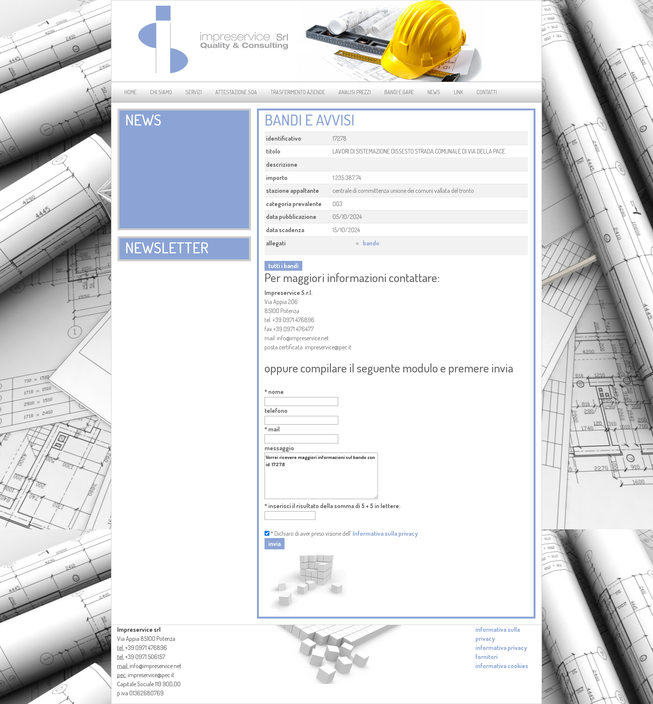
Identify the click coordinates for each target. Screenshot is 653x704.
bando (371, 243)
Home (130, 92)
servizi (194, 92)
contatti (487, 92)
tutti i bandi (283, 266)
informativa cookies (501, 666)
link (458, 92)
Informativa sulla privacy (385, 533)
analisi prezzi (355, 92)
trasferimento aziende (298, 92)
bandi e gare (399, 92)
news (433, 92)
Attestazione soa (236, 92)
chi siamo (161, 92)
